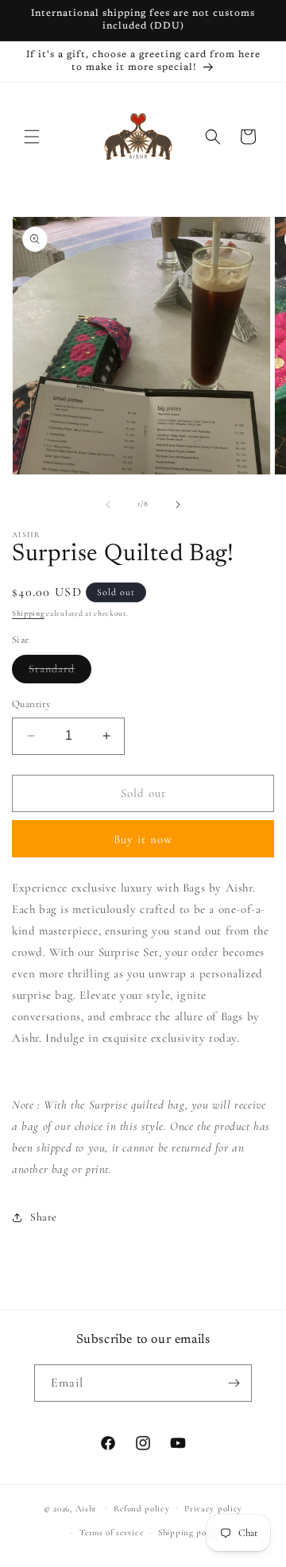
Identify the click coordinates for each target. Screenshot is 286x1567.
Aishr (86, 1508)
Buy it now (143, 839)
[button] (31, 136)
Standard (60, 672)
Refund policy (141, 1508)
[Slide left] (108, 504)
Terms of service (111, 1532)
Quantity (31, 704)
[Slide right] (177, 504)
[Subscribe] (233, 1383)
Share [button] (43, 1217)
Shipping (28, 613)
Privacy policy (213, 1508)
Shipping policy (190, 1532)
